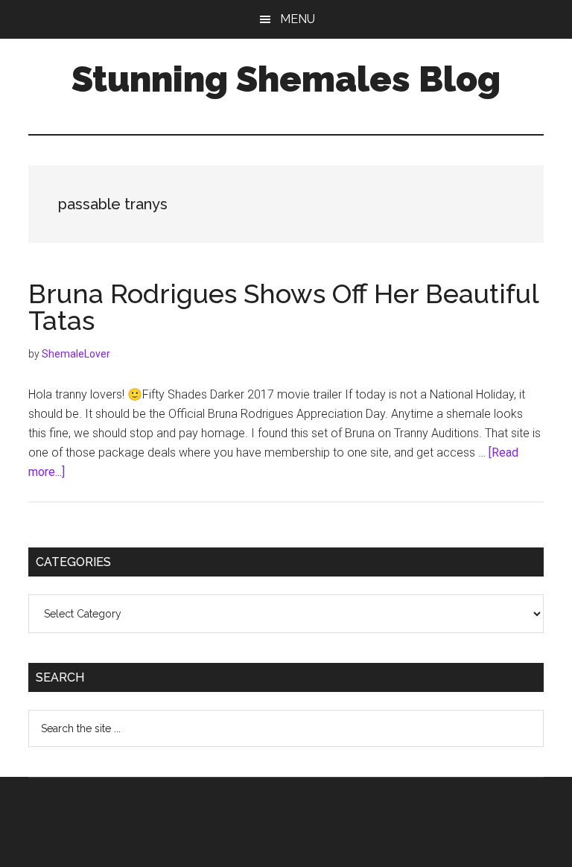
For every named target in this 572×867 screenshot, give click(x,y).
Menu (297, 19)
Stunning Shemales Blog (286, 79)
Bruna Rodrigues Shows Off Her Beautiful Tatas (283, 307)
